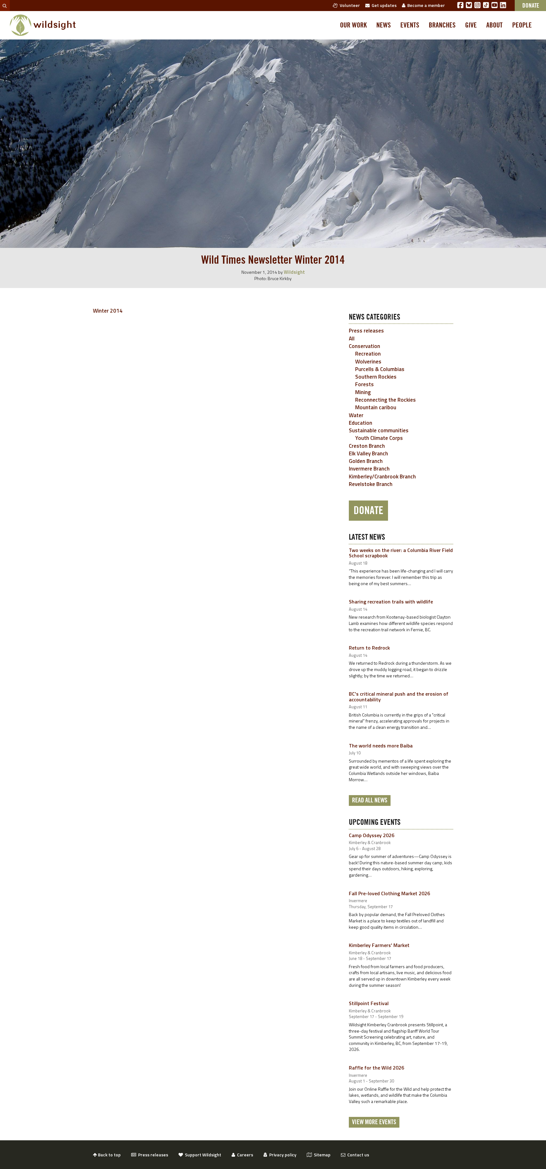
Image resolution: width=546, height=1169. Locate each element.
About (494, 25)
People (522, 25)
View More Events (374, 1122)
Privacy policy (281, 1154)
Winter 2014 (108, 311)
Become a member (425, 5)
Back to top (109, 1154)
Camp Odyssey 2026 (371, 835)
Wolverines (368, 361)
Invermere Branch (369, 469)
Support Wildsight (202, 1154)
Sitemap (321, 1154)
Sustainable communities (379, 430)
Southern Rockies (376, 377)
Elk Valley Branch (368, 453)
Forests (364, 384)
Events (409, 25)
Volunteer (349, 5)
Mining (363, 392)
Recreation (368, 354)
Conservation (364, 346)
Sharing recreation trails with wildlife (391, 601)
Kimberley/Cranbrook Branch (382, 476)
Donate (368, 510)
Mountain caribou (375, 407)
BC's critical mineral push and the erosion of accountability (398, 696)
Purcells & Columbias (379, 369)
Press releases (366, 331)
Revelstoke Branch (370, 484)
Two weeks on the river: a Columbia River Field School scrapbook (401, 553)
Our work (353, 25)
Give (471, 25)
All (352, 338)
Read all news (369, 800)
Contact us (357, 1154)
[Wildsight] (42, 25)
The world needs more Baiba (381, 745)
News (383, 25)
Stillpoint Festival (369, 1003)
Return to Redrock (369, 647)
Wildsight (294, 272)
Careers (244, 1154)
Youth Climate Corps (379, 438)
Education (360, 423)
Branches (442, 25)
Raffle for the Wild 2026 (376, 1067)
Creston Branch (367, 446)
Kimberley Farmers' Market (379, 945)
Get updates (383, 5)
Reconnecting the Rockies (385, 400)
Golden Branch (366, 461)
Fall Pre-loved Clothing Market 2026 (389, 893)
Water (356, 415)
